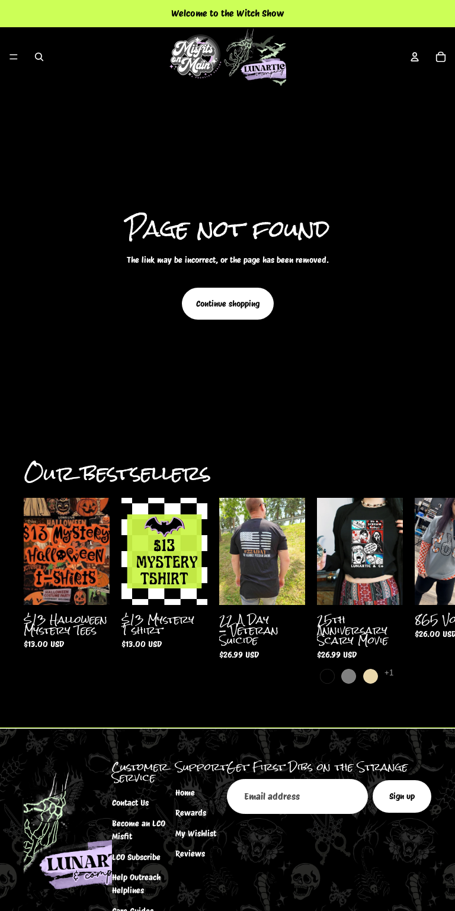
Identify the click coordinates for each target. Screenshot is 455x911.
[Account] (415, 57)
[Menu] (13, 56)
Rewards (190, 812)
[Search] (39, 57)
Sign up (402, 796)
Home (185, 792)
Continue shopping (227, 303)
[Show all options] (388, 673)
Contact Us (130, 802)
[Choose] (91, 586)
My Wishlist (195, 833)
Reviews (190, 853)
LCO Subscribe (136, 856)
